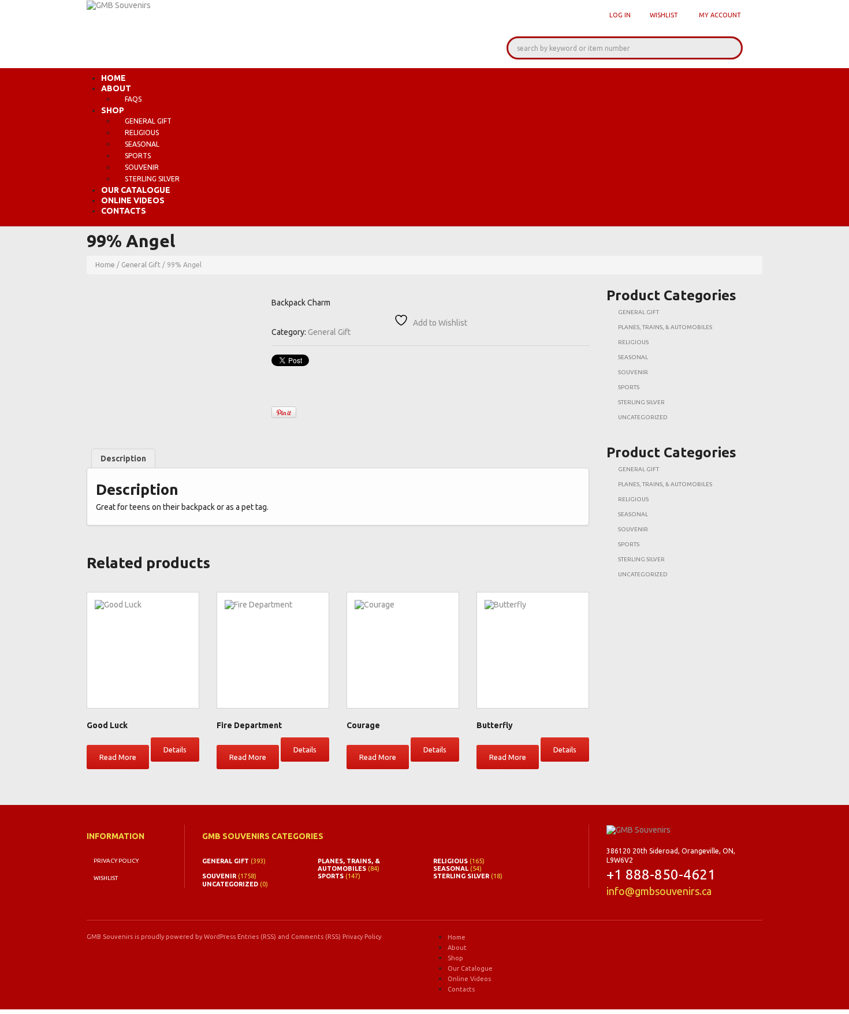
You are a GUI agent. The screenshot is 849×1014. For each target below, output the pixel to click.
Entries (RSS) (256, 936)
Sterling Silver (152, 178)
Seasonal (142, 144)
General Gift (148, 121)
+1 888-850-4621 (661, 874)
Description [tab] (123, 458)
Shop (112, 110)
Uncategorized (643, 417)
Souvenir (142, 167)
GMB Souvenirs (110, 936)
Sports (138, 155)
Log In (620, 15)
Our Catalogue (135, 190)
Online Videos (133, 200)
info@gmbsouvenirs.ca (659, 891)
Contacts (123, 210)
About (116, 88)
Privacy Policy (116, 861)
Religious (142, 132)
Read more (117, 757)
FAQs (133, 99)
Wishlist (664, 15)
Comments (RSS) (316, 936)
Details (175, 749)
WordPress (220, 936)
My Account (720, 15)
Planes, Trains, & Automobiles (665, 327)
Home (113, 78)
